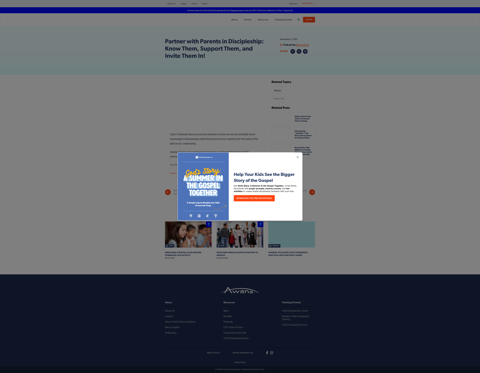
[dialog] (240, 186)
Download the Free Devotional (254, 198)
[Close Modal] (298, 157)
